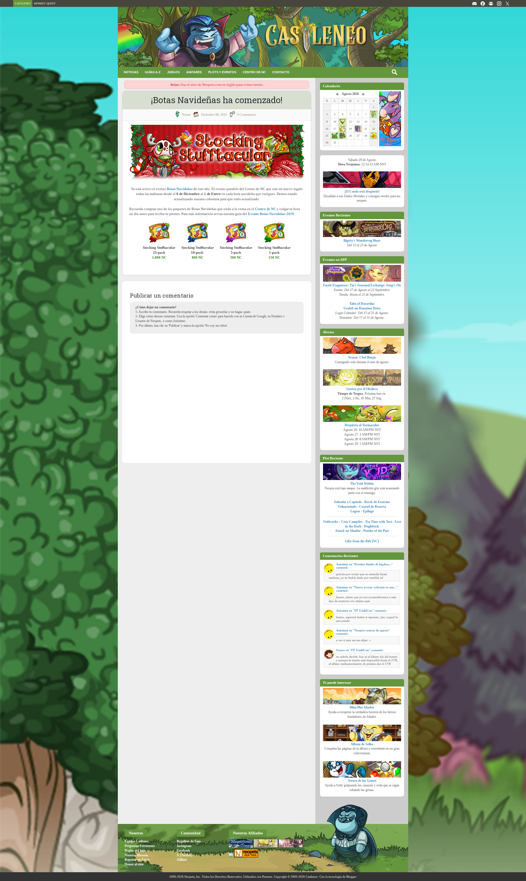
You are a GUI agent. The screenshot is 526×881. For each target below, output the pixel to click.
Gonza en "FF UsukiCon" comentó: (360, 650)
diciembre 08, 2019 (214, 115)
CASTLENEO (23, 3)
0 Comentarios (246, 115)
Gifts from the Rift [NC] (362, 541)
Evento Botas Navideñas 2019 (271, 214)
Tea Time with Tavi (378, 522)
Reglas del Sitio (135, 850)
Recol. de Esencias (377, 502)
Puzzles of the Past (376, 531)
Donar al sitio (134, 864)
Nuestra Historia (136, 855)
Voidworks (330, 522)
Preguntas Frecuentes (140, 846)
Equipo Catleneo (136, 841)
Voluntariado (347, 507)
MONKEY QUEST (44, 3)
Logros (355, 511)
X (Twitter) (184, 855)
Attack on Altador (348, 531)
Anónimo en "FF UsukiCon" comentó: (361, 610)
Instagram (184, 846)
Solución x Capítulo (348, 502)
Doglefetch (371, 526)
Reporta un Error (137, 860)
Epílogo (368, 511)
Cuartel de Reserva (372, 507)
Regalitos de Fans (189, 841)
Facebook (183, 850)
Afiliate (182, 860)
